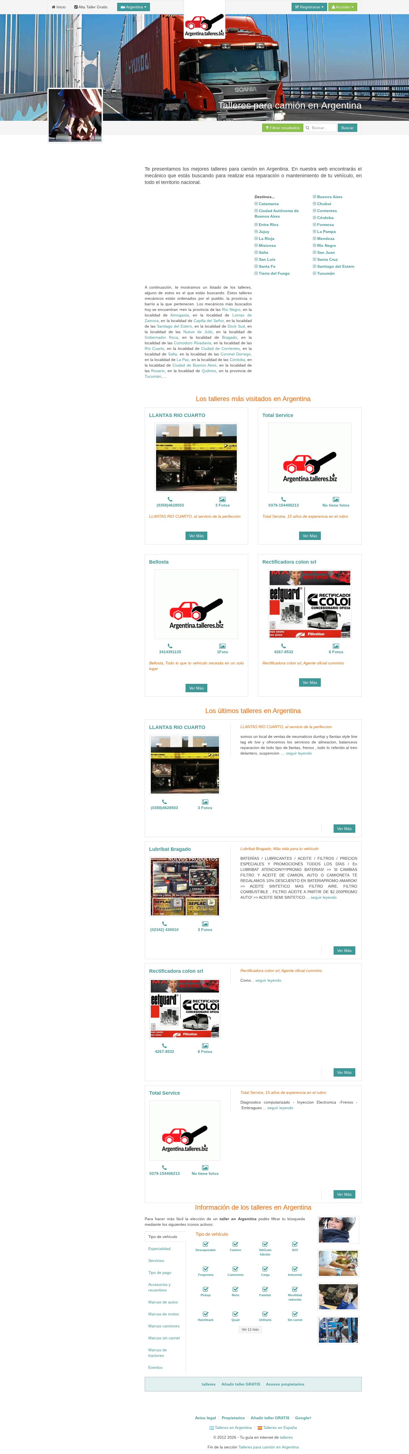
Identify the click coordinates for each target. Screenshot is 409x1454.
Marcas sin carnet (164, 1338)
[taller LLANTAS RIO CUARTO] (196, 457)
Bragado (229, 337)
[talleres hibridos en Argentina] (265, 1244)
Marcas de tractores (157, 1353)
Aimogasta (179, 315)
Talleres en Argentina (233, 1427)
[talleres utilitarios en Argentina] (265, 1314)
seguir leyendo (299, 753)
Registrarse (310, 7)
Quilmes (209, 371)
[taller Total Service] (310, 457)
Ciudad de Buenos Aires (194, 365)
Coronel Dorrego (236, 354)
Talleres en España (279, 1427)
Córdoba (237, 359)
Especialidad (159, 1248)
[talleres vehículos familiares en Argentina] (265, 1289)
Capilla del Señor (209, 320)
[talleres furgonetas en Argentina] (205, 1269)
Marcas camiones (163, 1326)
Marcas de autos (163, 1302)
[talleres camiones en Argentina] (235, 1244)
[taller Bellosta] (196, 604)
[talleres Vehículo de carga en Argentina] (265, 1269)
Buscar (347, 128)
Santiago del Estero (174, 326)
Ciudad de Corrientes (220, 348)
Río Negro (231, 309)
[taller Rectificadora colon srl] (310, 604)
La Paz (183, 359)
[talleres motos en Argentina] (235, 1289)
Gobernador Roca (161, 337)
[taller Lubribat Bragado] (184, 887)
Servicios (156, 1260)
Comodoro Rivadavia (192, 343)
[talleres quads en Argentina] (235, 1314)
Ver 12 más (250, 1330)
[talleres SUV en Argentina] (295, 1244)
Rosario (158, 371)
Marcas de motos (163, 1314)
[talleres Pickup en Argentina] (205, 1289)
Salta (172, 354)
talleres (286, 1437)
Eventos (155, 1367)
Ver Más (196, 536)
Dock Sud (236, 326)
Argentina (134, 7)
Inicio (60, 7)
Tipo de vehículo (162, 1236)
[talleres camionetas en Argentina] (235, 1269)
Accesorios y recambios (159, 1287)
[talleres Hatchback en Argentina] (205, 1314)
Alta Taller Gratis (92, 7)
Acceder (343, 7)
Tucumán (153, 376)
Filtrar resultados (284, 128)
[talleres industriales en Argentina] (295, 1269)
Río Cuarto (154, 348)
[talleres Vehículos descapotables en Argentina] (205, 1244)
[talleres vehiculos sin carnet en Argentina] (295, 1314)
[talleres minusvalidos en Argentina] (295, 1289)
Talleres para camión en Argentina (268, 1447)
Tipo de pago (159, 1272)
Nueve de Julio (198, 332)
